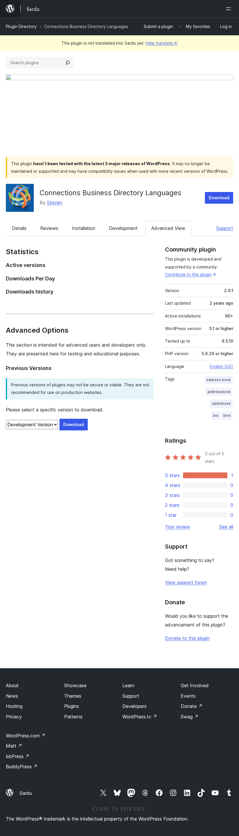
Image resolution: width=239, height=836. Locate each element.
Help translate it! (162, 43)
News (12, 696)
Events (188, 696)
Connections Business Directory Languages (110, 193)
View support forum (186, 582)
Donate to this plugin (187, 638)
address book (218, 380)
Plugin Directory (21, 26)
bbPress (17, 756)
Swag (189, 717)
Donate (192, 706)
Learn (128, 685)
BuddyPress (22, 766)
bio (216, 415)
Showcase (75, 685)
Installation (83, 228)
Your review (177, 527)
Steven (54, 202)
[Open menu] (229, 9)
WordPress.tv (139, 717)
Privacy (14, 717)
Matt (14, 746)
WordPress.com (25, 736)
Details (19, 228)
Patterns (73, 717)
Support (224, 228)
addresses (221, 403)
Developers (134, 706)
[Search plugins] (67, 63)
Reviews (49, 228)
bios (227, 415)
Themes (72, 696)
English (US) (221, 366)
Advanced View (168, 228)
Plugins (71, 706)
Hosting (14, 706)
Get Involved (195, 685)
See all (226, 527)
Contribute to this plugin (188, 274)
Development (123, 228)
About (12, 685)
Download (219, 197)
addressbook (219, 392)
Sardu (26, 793)
